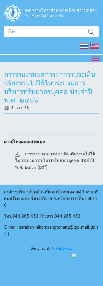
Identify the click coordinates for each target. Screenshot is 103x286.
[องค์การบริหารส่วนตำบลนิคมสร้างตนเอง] (51, 12)
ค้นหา (91, 31)
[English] (94, 45)
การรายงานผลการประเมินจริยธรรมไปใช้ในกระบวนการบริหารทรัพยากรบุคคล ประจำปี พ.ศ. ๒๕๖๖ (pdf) (55, 160)
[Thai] (84, 45)
